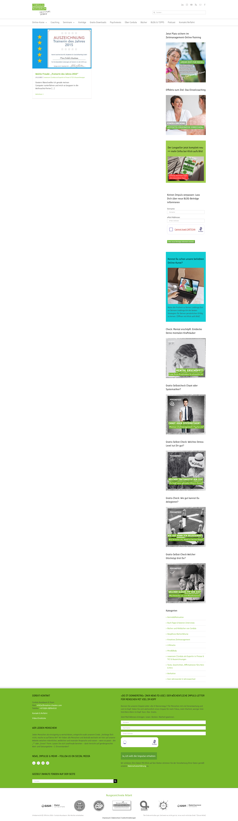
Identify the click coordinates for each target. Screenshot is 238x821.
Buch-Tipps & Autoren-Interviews (180, 623)
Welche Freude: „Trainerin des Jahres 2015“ (56, 74)
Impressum (106, 818)
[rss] (196, 5)
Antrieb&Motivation (175, 617)
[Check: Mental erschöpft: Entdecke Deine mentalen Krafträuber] (186, 339)
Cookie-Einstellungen (128, 818)
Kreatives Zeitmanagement (178, 639)
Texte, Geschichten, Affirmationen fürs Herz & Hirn (185, 666)
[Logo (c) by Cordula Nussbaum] (41, 4)
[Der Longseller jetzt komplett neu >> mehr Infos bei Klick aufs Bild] (186, 168)
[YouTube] (43, 763)
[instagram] (187, 5)
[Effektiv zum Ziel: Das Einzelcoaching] (186, 115)
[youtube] (191, 5)
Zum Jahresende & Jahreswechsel (181, 679)
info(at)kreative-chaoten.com (49, 705)
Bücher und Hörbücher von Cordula (181, 628)
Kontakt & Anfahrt (39, 713)
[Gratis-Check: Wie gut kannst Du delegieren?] (186, 508)
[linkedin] (182, 5)
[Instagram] (38, 763)
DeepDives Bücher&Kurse (177, 634)
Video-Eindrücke (39, 718)
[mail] (200, 5)
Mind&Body (172, 651)
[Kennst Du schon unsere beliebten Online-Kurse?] (186, 286)
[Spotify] (47, 763)
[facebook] (205, 5)
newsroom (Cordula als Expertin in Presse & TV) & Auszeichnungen (64, 77)
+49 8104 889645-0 (48, 708)
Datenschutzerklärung (137, 766)
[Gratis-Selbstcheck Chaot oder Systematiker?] (186, 414)
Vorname (171, 209)
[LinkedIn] (33, 763)
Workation (171, 673)
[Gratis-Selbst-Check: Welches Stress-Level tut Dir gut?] (186, 471)
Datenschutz (116, 818)
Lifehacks (171, 645)
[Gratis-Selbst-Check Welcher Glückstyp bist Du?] (186, 564)
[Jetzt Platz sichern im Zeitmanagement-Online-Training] (186, 62)
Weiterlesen (38, 94)
